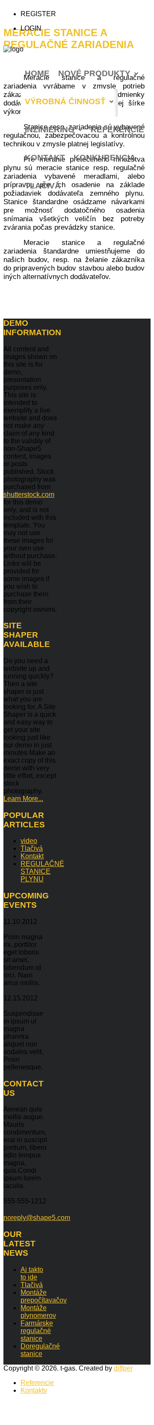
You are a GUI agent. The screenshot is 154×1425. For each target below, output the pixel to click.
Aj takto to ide (32, 1273)
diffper (123, 1368)
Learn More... (23, 798)
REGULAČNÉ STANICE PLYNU (42, 871)
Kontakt (45, 157)
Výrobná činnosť (65, 101)
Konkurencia (105, 157)
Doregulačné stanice (40, 1349)
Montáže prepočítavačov (44, 1296)
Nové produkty (94, 73)
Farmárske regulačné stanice (37, 1331)
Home (37, 73)
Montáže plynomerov (38, 1311)
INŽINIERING (49, 129)
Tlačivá (43, 185)
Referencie (117, 129)
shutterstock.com (28, 494)
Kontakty (34, 1390)
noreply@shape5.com (36, 1217)
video (29, 840)
